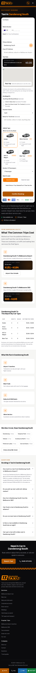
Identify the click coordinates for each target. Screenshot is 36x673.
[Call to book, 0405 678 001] (28, 3)
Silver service (4, 606)
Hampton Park (24, 433)
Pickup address (7, 42)
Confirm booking (18, 194)
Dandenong (8, 433)
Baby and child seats (6, 600)
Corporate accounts (6, 603)
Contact (3, 648)
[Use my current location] (31, 45)
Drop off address (8, 49)
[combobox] (18, 45)
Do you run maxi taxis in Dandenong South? (17, 516)
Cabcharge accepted (7, 613)
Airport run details (12, 273)
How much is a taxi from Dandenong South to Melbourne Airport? (16, 470)
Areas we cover (5, 633)
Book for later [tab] (26, 180)
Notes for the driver (11, 116)
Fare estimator (5, 630)
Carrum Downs (26, 443)
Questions (4, 651)
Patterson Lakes (9, 443)
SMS (23, 670)
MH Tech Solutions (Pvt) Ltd (20, 665)
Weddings (4, 610)
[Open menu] (33, 3)
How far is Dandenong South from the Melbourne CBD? (15, 499)
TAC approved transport (7, 616)
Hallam (7, 438)
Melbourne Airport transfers (8, 624)
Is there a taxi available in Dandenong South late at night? (15, 524)
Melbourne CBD (5, 627)
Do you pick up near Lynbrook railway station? (15, 490)
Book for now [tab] (10, 180)
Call (14, 670)
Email (11, 34)
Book (5, 670)
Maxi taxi (3, 597)
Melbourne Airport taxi (7, 594)
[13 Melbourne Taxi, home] (7, 3)
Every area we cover (11, 450)
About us (3, 644)
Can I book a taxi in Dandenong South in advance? (15, 508)
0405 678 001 (27, 561)
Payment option (7, 109)
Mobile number (7, 27)
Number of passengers (9, 168)
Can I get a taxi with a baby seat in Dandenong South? (14, 533)
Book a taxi (8, 561)
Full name (5, 19)
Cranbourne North (22, 438)
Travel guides (5, 654)
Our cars (3, 636)
